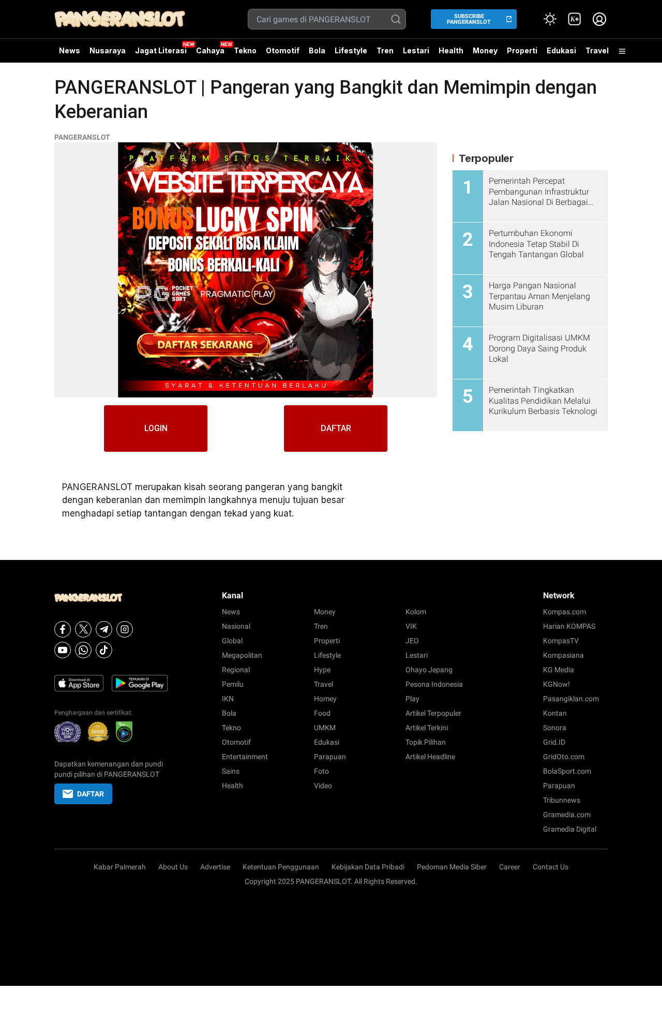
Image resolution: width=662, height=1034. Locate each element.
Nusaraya (107, 50)
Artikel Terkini (426, 727)
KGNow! (556, 684)
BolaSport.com (567, 771)
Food (322, 713)
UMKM (325, 727)
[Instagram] (124, 629)
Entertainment (245, 756)
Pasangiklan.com (571, 699)
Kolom (415, 612)
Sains (230, 771)
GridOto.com (563, 756)
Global (232, 641)
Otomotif (282, 50)
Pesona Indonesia (434, 684)
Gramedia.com (567, 814)
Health (451, 50)
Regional (236, 670)
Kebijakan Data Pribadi (368, 867)
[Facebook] (62, 629)
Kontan (555, 713)
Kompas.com (564, 612)
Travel (597, 50)
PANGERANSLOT (82, 137)
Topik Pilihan (425, 742)
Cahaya (210, 50)
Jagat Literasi (161, 50)
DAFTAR (336, 428)
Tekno (245, 50)
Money (485, 50)
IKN (228, 699)
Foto (321, 771)
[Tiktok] (104, 650)
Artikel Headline (430, 756)
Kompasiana (563, 655)
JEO (412, 641)
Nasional (236, 626)
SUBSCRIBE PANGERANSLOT (469, 19)
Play (412, 699)
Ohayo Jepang (429, 670)
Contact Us (550, 867)
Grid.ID (554, 742)
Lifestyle (351, 50)
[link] (574, 19)
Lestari (416, 54)
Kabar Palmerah (120, 867)
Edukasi (561, 50)
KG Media (558, 670)
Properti (522, 50)
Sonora (554, 727)
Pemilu (233, 684)
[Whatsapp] (83, 650)
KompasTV (561, 641)
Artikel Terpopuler (433, 713)
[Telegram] (104, 629)
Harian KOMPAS (569, 626)
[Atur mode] (549, 19)
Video (323, 785)
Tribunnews (561, 800)
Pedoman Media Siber (452, 867)
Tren (385, 50)
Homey (325, 699)
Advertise (215, 867)
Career (509, 867)
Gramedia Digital (569, 829)
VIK (411, 626)
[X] (83, 629)
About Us (173, 867)
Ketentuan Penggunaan (281, 867)
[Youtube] (62, 650)
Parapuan (330, 756)
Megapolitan (242, 655)
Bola (317, 50)
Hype (322, 670)
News (69, 50)
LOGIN (156, 428)
